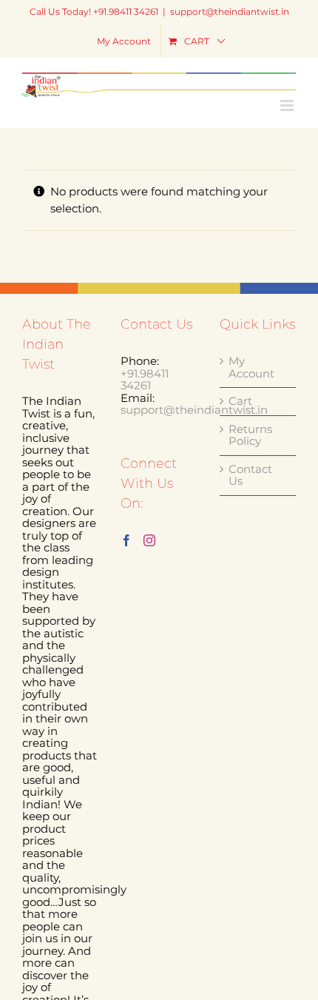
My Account (251, 367)
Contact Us (250, 475)
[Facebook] (126, 540)
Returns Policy (250, 435)
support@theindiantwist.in (229, 11)
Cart (240, 401)
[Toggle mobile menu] (288, 105)
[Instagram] (149, 540)
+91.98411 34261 (145, 379)
